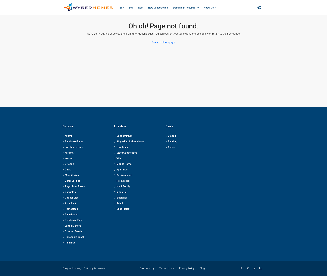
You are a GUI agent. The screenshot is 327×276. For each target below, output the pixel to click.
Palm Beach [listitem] (71, 214)
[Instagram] (255, 268)
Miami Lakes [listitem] (72, 175)
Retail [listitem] (119, 203)
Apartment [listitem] (122, 169)
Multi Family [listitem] (123, 186)
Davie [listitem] (68, 169)
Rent (140, 7)
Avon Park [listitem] (70, 203)
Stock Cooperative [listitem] (126, 152)
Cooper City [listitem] (71, 197)
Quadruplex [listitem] (122, 209)
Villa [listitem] (118, 158)
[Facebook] (242, 268)
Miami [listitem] (68, 136)
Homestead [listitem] (71, 209)
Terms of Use (166, 268)
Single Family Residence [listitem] (130, 141)
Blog (202, 268)
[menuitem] (259, 7)
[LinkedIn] (261, 268)
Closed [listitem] (172, 136)
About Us (209, 7)
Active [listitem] (171, 147)
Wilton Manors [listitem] (73, 225)
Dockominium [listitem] (124, 175)
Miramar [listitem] (70, 152)
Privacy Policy (186, 268)
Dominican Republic (184, 7)
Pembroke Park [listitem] (73, 220)
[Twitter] (248, 268)
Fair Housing (147, 268)
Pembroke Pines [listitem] (74, 141)
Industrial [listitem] (121, 192)
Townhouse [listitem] (122, 147)
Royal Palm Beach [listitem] (75, 186)
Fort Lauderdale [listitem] (74, 147)
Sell (131, 7)
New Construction (158, 7)
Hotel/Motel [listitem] (123, 180)
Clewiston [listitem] (70, 192)
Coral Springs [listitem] (72, 180)
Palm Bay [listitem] (70, 242)
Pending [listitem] (172, 141)
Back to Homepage (163, 42)
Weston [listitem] (69, 158)
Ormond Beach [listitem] (73, 231)
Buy (122, 7)
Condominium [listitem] (124, 136)
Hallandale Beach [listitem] (74, 237)
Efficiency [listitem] (121, 197)
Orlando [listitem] (69, 164)
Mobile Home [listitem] (123, 164)
